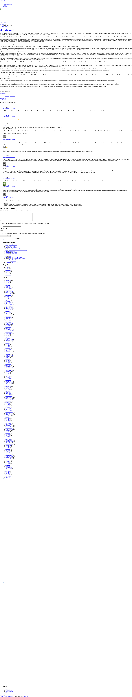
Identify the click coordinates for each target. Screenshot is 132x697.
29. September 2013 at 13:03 (9, 125)
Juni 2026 (8, 282)
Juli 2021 (7, 319)
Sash (7, 138)
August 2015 (8, 356)
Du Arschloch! (4, 24)
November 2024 (9, 306)
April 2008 (8, 465)
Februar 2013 (8, 393)
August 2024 (8, 309)
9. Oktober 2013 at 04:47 (8, 197)
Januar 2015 (8, 365)
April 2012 (8, 405)
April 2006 (8, 473)
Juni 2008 (8, 462)
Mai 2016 (8, 345)
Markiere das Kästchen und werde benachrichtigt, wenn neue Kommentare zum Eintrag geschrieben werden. (25, 223)
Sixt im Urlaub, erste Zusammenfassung (18, 250)
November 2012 (9, 397)
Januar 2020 (8, 328)
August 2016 (8, 341)
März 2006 (8, 474)
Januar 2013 (8, 394)
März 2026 (8, 286)
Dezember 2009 (9, 440)
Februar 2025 (8, 302)
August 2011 (8, 415)
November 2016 (9, 339)
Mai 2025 (8, 298)
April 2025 (8, 300)
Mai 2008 (8, 463)
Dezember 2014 (9, 366)
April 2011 (8, 420)
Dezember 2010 (9, 425)
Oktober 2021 (9, 317)
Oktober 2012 (9, 398)
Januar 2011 (8, 424)
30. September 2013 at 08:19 (9, 157)
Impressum (5, 6)
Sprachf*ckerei (12, 259)
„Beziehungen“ (7, 30)
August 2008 (8, 460)
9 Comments (3, 93)
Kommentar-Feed (9, 691)
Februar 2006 (8, 476)
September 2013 (9, 385)
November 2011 (9, 412)
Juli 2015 (7, 357)
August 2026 (8, 280)
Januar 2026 (8, 288)
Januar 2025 (8, 303)
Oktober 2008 (9, 457)
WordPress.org (9, 692)
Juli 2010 (7, 431)
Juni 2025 (8, 297)
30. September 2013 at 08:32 (9, 166)
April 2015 (8, 361)
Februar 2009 (8, 452)
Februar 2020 (8, 327)
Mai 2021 (8, 320)
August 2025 (8, 295)
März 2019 (8, 338)
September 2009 (9, 444)
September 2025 (9, 293)
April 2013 (8, 391)
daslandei (8, 185)
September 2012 (9, 399)
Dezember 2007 (9, 467)
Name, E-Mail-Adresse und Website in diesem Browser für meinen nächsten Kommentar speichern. (23, 233)
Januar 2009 (8, 454)
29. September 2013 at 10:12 (9, 108)
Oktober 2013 (9, 383)
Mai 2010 (8, 434)
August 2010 (8, 430)
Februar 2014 (8, 378)
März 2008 (8, 466)
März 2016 (8, 348)
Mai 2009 (8, 449)
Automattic (25, 696)
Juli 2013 (7, 387)
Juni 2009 (8, 447)
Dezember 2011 (9, 410)
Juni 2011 (8, 418)
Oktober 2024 (9, 307)
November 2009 (9, 441)
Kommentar (3, 220)
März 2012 (8, 407)
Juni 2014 (8, 373)
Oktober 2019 (9, 332)
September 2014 (9, 370)
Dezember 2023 (9, 314)
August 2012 (8, 401)
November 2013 (9, 382)
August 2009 (8, 445)
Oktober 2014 (9, 369)
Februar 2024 (8, 312)
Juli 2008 (7, 461)
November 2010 (9, 426)
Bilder (7, 267)
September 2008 (9, 458)
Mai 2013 (8, 389)
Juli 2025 (7, 296)
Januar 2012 (8, 409)
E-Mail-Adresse (3, 228)
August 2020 (8, 324)
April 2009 (8, 450)
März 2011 (8, 421)
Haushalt (7, 96)
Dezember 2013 (9, 381)
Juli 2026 (7, 281)
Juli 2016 (7, 343)
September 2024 (9, 308)
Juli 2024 (7, 311)
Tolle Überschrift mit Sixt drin (15, 257)
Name (1, 225)
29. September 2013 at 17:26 (9, 139)
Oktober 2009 (9, 442)
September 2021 (9, 318)
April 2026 (8, 285)
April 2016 (8, 346)
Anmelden (8, 689)
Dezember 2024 (9, 304)
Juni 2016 (8, 344)
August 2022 (8, 316)
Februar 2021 (8, 322)
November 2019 (9, 330)
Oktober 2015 (9, 354)
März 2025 (8, 301)
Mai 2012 (8, 404)
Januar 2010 (8, 439)
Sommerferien (12, 251)
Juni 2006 (8, 471)
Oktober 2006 (9, 470)
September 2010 (9, 429)
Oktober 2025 (9, 292)
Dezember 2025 (9, 290)
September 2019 (9, 333)
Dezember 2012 (9, 396)
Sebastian (8, 252)
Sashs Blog (2, 0)
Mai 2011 (8, 419)
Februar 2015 (8, 364)
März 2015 (8, 362)
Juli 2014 (7, 372)
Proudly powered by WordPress (7, 696)
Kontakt (4, 5)
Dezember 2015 (9, 351)
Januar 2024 (8, 313)
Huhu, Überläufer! (13, 245)
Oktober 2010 (9, 428)
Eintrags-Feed (9, 690)
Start (4, 2)
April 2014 (8, 376)
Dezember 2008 (9, 455)
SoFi (10, 254)
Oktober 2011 (8, 413)
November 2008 (9, 456)
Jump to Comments (4, 26)
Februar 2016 (8, 349)
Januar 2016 (8, 350)
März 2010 (8, 436)
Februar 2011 (8, 423)
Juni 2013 (8, 388)
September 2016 (9, 340)
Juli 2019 (7, 334)
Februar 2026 (8, 287)
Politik (7, 273)
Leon (7, 250)
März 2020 (8, 325)
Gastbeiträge (8, 270)
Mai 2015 (8, 360)
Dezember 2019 (9, 329)
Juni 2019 (8, 335)
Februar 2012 (8, 408)
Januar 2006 (8, 477)
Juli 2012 (7, 402)
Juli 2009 (7, 446)
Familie (7, 268)
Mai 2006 (8, 472)
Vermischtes (12, 96)
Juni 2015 (8, 359)
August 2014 (8, 371)
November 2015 (9, 352)
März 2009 (8, 451)
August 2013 (8, 386)
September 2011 (9, 414)
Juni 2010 (8, 433)
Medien (7, 272)
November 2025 (9, 291)
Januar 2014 (8, 380)
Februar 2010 (8, 437)
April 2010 (8, 435)
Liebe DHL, (3, 22)
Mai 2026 (8, 284)
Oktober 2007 (9, 468)
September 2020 (9, 323)
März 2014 (8, 377)
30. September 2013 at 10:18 (9, 186)
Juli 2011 (7, 417)
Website (1, 230)
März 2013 (8, 392)
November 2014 (9, 367)
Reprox (7, 115)
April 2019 (8, 336)
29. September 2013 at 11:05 (9, 116)
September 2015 (9, 355)
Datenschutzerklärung (7, 4)
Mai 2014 (8, 375)
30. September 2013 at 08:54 (9, 178)
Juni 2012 (8, 403)
